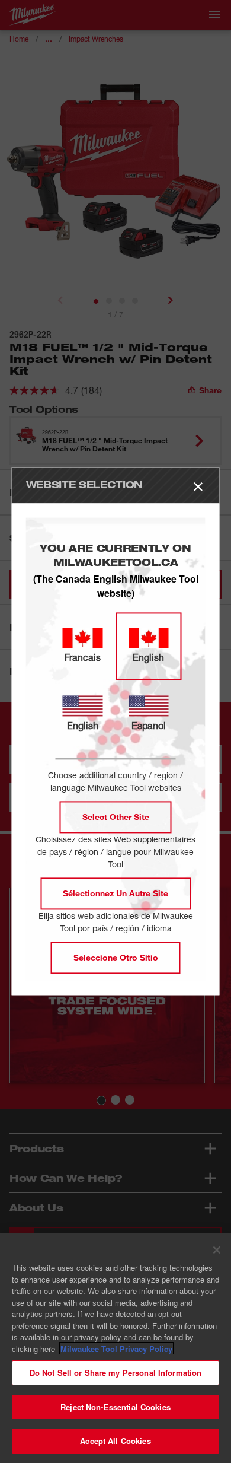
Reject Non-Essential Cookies (115, 1407)
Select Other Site (115, 817)
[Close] (217, 1250)
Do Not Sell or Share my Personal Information (116, 1372)
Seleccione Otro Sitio (115, 958)
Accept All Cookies (115, 1440)
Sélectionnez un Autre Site (115, 894)
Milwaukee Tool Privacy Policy (116, 1348)
